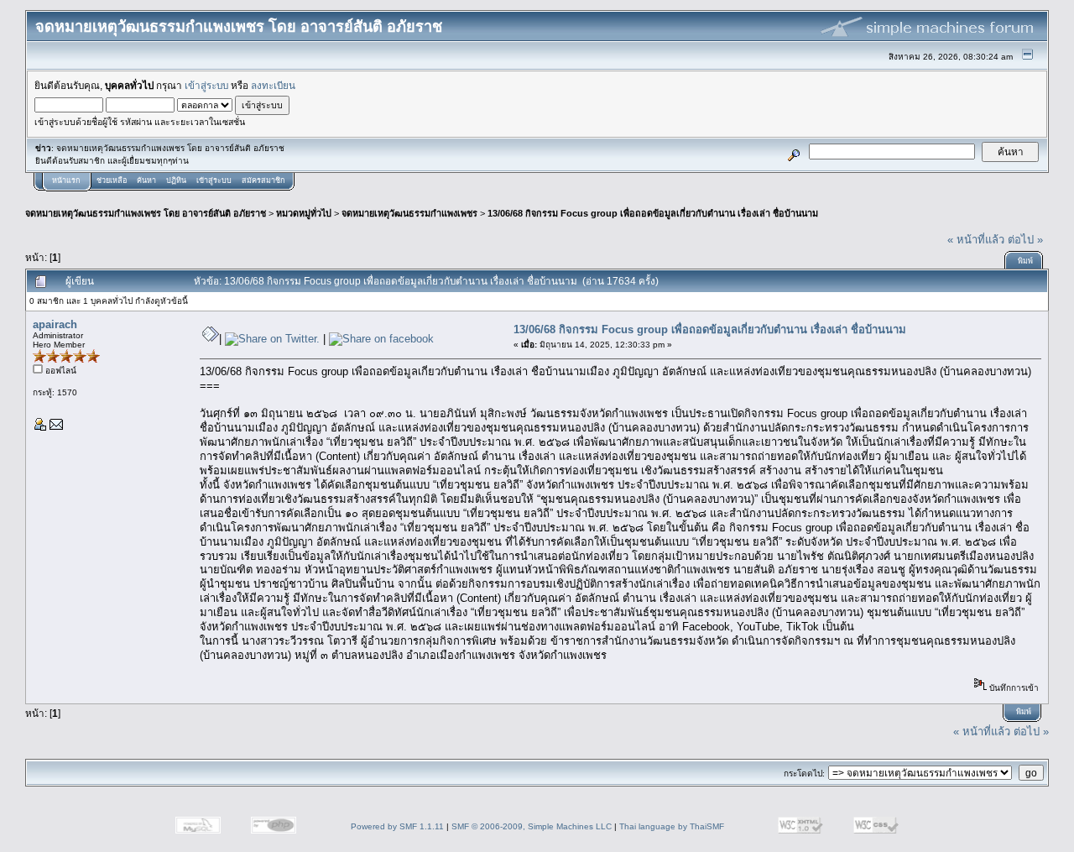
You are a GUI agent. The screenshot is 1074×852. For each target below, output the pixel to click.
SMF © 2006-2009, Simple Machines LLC (531, 826)
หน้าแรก (66, 180)
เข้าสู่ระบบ (206, 85)
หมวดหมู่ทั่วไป (303, 213)
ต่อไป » (1025, 239)
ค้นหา (146, 180)
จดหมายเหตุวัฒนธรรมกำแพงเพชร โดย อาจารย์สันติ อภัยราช (145, 213)
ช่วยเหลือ (111, 180)
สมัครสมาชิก (263, 180)
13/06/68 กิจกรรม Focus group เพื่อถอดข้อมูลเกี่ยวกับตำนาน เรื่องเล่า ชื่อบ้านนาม (652, 213)
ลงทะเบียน (273, 85)
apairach (55, 324)
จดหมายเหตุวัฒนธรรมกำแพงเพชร (409, 213)
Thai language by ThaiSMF (671, 826)
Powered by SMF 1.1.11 (397, 826)
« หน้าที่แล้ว (975, 239)
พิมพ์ (1025, 261)
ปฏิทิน (176, 180)
